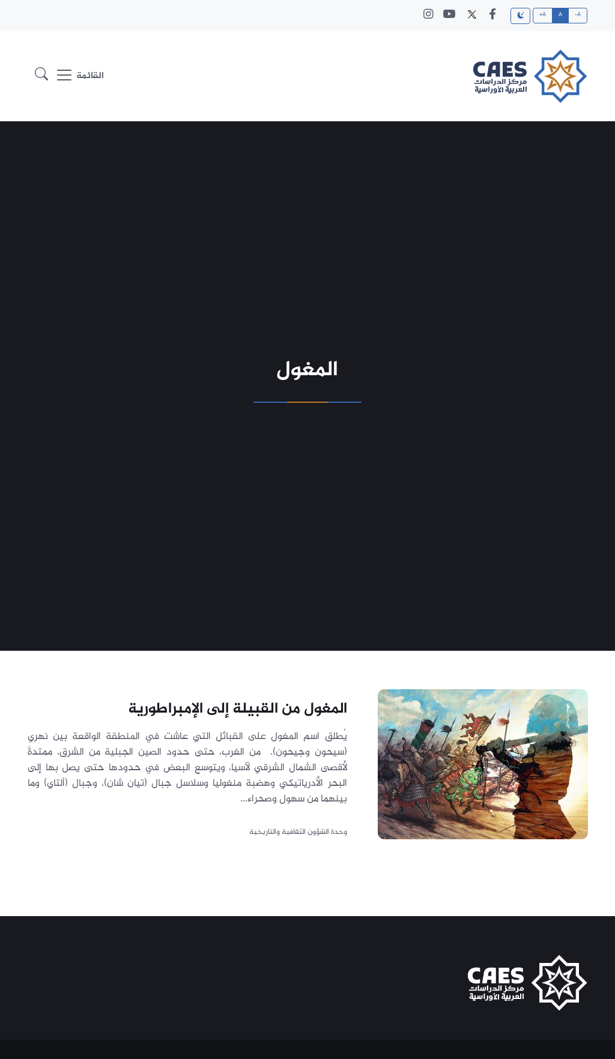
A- (578, 15)
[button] (41, 76)
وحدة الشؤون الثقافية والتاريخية (298, 832)
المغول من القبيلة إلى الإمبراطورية (237, 709)
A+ (543, 15)
